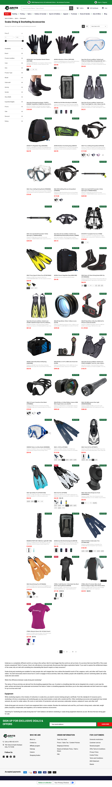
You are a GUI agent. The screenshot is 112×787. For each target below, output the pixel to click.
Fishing (22, 14)
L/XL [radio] (42, 501)
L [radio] (30, 69)
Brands (92, 764)
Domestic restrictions (96, 739)
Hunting (14, 14)
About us (32, 739)
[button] (83, 26)
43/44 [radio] (94, 551)
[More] (9, 13)
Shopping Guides (35, 755)
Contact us (33, 742)
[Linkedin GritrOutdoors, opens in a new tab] (14, 757)
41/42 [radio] (63, 459)
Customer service (95, 742)
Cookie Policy (99, 755)
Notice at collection (45, 782)
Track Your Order (62, 739)
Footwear (74, 14)
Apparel (65, 14)
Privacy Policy (99, 752)
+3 (104, 155)
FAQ (58, 754)
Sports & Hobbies (54, 14)
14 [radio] (55, 598)
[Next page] (75, 651)
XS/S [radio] (83, 502)
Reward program (95, 746)
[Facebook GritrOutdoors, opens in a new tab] (4, 757)
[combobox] (45, 8)
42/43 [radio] (28, 288)
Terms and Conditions (99, 758)
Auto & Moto (97, 14)
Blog (105, 14)
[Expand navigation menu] (18, 14)
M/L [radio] (93, 459)
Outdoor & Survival (40, 14)
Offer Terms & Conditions (97, 749)
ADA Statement (94, 761)
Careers (32, 752)
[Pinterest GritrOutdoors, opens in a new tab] (11, 757)
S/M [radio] (35, 501)
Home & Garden (85, 14)
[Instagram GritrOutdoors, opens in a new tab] (7, 757)
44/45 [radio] (32, 288)
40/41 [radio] (36, 288)
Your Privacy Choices (61, 782)
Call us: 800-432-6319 (11, 742)
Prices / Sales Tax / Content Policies (68, 742)
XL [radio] (36, 69)
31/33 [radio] (63, 507)
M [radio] (33, 69)
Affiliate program (35, 746)
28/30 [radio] (55, 507)
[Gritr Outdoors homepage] (11, 8)
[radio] (56, 112)
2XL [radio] (28, 69)
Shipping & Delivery (63, 746)
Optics (29, 14)
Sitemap (32, 749)
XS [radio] (85, 285)
